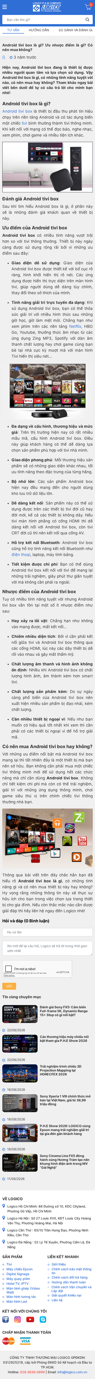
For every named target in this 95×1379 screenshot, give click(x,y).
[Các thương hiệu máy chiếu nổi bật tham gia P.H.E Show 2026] (20, 1044)
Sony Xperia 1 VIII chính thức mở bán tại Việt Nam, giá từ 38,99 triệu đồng (65, 1100)
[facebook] (6, 1319)
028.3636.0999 (32, 1372)
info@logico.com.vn (71, 1372)
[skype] (43, 1319)
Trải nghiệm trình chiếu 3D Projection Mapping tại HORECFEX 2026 (60, 1070)
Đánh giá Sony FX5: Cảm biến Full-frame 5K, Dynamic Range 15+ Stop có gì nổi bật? (64, 1011)
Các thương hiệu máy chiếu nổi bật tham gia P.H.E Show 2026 (64, 1039)
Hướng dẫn (39, 30)
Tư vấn (13, 30)
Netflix (75, 326)
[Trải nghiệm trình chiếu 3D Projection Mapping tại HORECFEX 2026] (20, 1073)
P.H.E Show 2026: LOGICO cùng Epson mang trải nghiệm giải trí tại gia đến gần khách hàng (65, 1130)
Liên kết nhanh (63, 1256)
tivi (24, 123)
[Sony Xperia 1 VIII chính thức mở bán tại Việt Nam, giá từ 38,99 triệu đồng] (20, 1103)
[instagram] (18, 1319)
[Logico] (47, 6)
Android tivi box (17, 111)
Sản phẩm (12, 1256)
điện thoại (21, 554)
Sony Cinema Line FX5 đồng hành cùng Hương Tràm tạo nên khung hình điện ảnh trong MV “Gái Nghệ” (64, 1161)
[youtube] (30, 1319)
